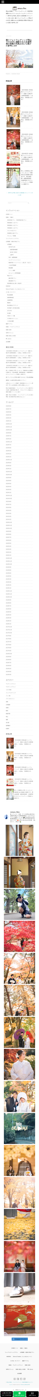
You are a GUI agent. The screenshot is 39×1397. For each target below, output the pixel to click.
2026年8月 (8, 406)
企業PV (12, 254)
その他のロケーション (12, 318)
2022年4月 (8, 486)
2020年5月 (8, 543)
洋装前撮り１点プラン (12, 228)
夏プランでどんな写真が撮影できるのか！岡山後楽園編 (19, 377)
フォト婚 (8, 695)
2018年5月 (8, 612)
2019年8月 (8, 570)
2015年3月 (8, 674)
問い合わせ (8, 338)
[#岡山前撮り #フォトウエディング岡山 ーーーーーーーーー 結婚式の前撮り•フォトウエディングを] (19, 840)
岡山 (7, 716)
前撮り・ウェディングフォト (13, 326)
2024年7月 (8, 444)
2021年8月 (8, 501)
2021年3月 (8, 513)
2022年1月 (8, 492)
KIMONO (8, 286)
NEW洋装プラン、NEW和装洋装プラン (16, 220)
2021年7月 (8, 504)
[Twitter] (21, 1379)
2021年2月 (8, 516)
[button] (3, 2)
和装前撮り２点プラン (12, 225)
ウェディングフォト (11, 683)
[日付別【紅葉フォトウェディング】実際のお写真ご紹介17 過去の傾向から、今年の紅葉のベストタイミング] (19, 968)
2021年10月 (9, 498)
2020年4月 (8, 546)
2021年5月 (8, 507)
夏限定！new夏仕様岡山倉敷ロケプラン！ (16, 380)
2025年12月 (9, 424)
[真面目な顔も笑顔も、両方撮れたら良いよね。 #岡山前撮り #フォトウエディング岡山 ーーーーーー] (19, 1320)
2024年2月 (8, 453)
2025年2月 (8, 438)
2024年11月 (9, 441)
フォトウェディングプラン (12, 238)
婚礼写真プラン (12, 278)
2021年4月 (8, 510)
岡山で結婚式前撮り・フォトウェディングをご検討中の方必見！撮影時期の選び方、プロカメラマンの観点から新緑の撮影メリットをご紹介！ (19, 390)
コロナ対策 (8, 689)
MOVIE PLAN (12, 247)
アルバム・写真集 (11, 235)
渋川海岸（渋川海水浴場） (13, 308)
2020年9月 (8, 531)
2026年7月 (8, 409)
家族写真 (8, 713)
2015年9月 (8, 671)
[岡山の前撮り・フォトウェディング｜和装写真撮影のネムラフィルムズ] (19, 7)
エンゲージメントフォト (15, 260)
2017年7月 (8, 641)
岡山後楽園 (10, 295)
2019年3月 (8, 582)
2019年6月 (8, 573)
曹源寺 (9, 302)
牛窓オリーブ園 (11, 315)
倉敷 (7, 701)
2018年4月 (8, 615)
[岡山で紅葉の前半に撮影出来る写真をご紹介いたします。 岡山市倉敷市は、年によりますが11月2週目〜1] (19, 1160)
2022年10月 (9, 474)
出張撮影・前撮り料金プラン (13, 241)
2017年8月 (8, 638)
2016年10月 (9, 653)
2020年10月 (9, 528)
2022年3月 (8, 489)
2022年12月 (9, 471)
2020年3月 (8, 549)
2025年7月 (8, 435)
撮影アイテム (9, 323)
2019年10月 (9, 564)
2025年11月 (9, 427)
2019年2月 (8, 585)
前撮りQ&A (8, 329)
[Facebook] (18, 1379)
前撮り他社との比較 (11, 335)
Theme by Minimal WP (25, 1384)
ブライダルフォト (10, 698)
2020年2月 (8, 552)
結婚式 (7, 728)
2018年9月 (8, 600)
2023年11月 (9, 459)
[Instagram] (15, 1379)
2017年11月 (9, 629)
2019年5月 (8, 576)
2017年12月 (9, 626)
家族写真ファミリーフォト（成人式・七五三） (20, 262)
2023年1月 (8, 468)
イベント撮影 (12, 270)
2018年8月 (8, 603)
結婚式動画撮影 (14, 249)
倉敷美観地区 (10, 297)
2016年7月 (8, 662)
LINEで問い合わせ (19, 1395)
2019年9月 (8, 567)
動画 (7, 710)
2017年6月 (8, 644)
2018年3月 (8, 618)
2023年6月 (8, 462)
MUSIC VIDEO (13, 252)
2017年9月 (8, 635)
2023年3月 (8, 465)
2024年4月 (8, 450)
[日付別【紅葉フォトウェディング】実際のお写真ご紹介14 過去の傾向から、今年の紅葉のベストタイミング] (19, 1064)
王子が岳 (9, 310)
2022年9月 (8, 477)
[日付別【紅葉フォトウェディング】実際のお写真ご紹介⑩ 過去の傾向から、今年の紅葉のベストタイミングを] (19, 1256)
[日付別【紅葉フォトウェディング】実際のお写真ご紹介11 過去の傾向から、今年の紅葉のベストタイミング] (19, 1224)
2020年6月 (8, 540)
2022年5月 (8, 483)
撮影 (7, 719)
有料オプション (10, 332)
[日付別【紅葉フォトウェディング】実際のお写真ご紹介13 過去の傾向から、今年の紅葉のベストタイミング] (19, 1096)
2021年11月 (9, 495)
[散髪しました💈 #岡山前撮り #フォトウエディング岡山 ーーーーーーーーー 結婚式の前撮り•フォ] (19, 904)
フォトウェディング (11, 692)
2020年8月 (8, 534)
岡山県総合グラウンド (12, 305)
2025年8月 (8, 433)
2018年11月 (9, 594)
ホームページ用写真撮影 (15, 273)
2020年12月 (9, 522)
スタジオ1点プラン (12, 230)
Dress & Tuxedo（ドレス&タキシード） (15, 289)
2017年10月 (9, 632)
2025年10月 (9, 430)
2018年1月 (8, 623)
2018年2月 (8, 621)
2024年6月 (8, 447)
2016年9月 (8, 656)
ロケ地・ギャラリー (11, 292)
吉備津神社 (10, 300)
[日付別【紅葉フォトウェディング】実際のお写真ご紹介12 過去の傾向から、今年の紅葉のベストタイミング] (19, 1192)
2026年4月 (8, 415)
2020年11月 (9, 525)
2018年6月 (8, 609)
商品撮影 (11, 267)
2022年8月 (8, 480)
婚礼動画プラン (12, 280)
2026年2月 (8, 418)
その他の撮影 (10, 321)
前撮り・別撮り (10, 217)
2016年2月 (8, 668)
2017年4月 (8, 650)
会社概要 (8, 341)
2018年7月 (8, 606)
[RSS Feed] (24, 1379)
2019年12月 (9, 558)
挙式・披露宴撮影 (13, 257)
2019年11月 (9, 561)
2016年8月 (8, 659)
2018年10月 (9, 597)
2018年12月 (9, 591)
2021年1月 (8, 519)
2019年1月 (8, 588)
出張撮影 (9, 244)
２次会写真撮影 (12, 265)
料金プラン (10, 275)
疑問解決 (8, 725)
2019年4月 (8, 579)
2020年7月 (8, 537)
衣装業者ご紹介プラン (12, 233)
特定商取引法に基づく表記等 (14, 283)
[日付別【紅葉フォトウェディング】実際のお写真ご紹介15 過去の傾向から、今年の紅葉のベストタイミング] (19, 1032)
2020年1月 (8, 555)
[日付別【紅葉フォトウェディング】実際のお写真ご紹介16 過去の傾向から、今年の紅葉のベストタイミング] (19, 1000)
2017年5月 (8, 647)
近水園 (9, 313)
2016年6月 (8, 665)
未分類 (7, 722)
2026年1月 (8, 421)
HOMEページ (9, 214)
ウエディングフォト (11, 686)
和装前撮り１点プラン (12, 222)
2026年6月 (8, 412)
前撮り (7, 707)
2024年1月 (8, 456)
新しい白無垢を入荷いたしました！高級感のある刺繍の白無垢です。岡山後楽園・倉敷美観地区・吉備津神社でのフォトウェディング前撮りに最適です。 (19, 372)
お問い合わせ (32, 1395)
